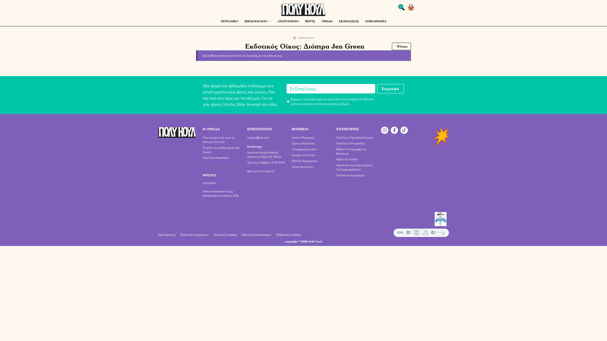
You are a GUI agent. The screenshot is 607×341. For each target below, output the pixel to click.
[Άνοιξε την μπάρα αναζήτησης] (401, 8)
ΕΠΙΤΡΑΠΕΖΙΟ (288, 21)
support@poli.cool (258, 137)
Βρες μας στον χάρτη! (260, 171)
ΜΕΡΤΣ (310, 21)
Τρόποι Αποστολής (303, 143)
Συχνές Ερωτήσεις (303, 167)
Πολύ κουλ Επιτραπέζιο (350, 143)
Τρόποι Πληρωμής (303, 137)
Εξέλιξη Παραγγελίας (304, 161)
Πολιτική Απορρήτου (194, 235)
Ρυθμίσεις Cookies (288, 235)
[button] (401, 46)
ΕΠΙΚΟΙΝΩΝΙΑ (375, 21)
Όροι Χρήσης (167, 235)
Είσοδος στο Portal (303, 155)
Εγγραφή (390, 88)
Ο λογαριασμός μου (304, 149)
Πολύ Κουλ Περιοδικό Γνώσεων (355, 137)
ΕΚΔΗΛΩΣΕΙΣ (349, 21)
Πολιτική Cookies (225, 235)
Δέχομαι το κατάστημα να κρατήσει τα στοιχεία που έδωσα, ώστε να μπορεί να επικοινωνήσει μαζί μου (332, 101)
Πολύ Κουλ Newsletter (216, 158)
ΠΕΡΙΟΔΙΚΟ (229, 21)
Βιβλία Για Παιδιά (347, 159)
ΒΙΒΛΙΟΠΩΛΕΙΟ (256, 21)
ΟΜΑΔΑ (327, 21)
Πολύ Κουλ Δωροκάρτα (350, 175)
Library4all (209, 183)
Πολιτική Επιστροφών (256, 235)
